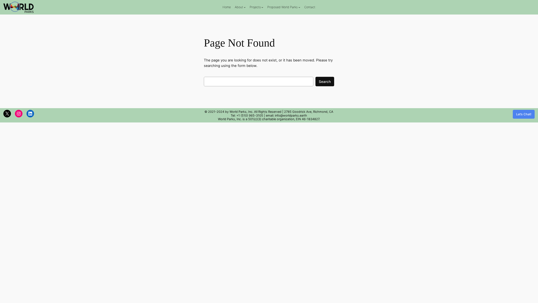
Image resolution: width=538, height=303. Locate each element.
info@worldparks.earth (291, 115)
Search (325, 82)
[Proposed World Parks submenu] (299, 7)
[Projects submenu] (262, 7)
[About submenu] (245, 7)
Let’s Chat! (523, 114)
